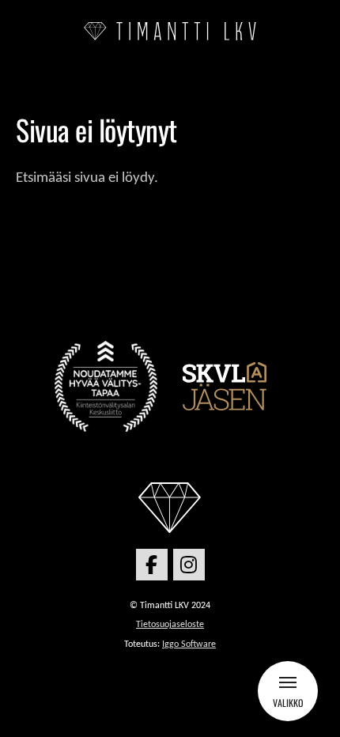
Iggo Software (189, 644)
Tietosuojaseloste (170, 624)
